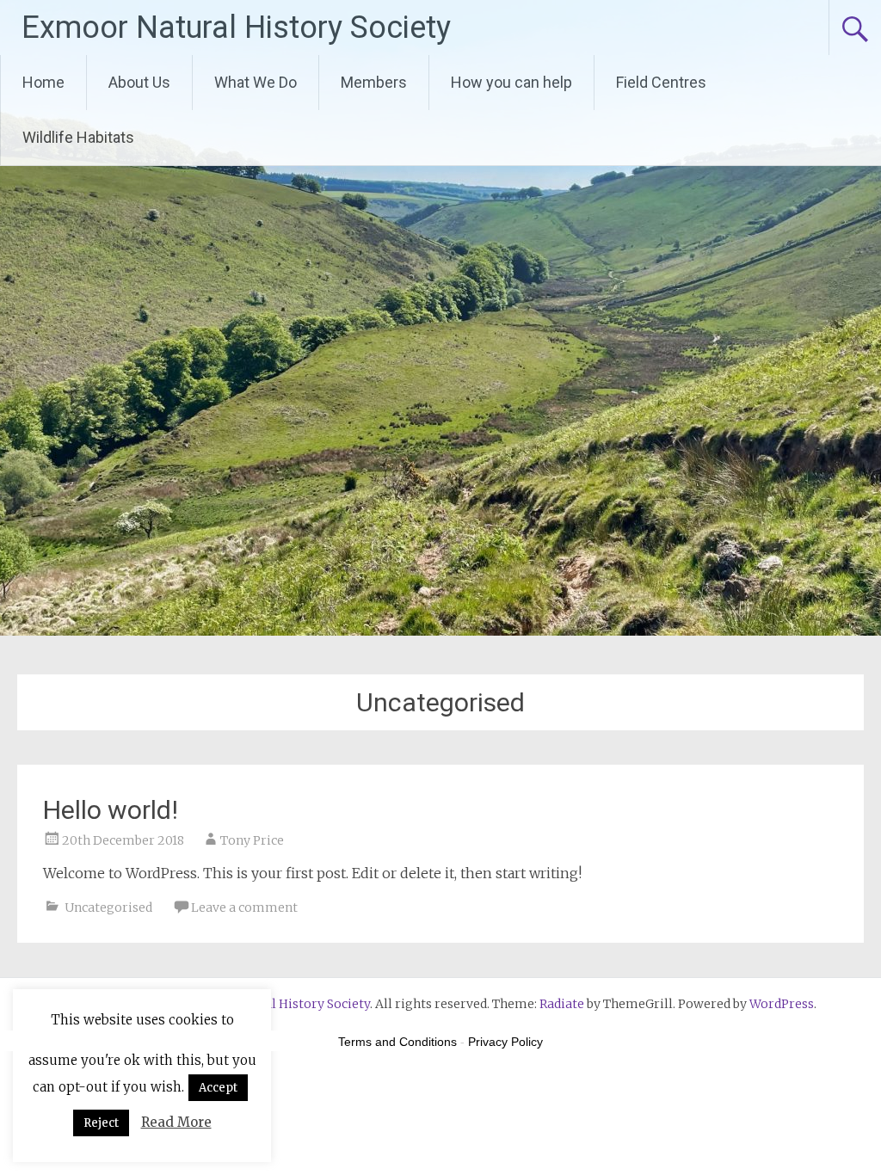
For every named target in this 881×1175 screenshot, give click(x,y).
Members (374, 82)
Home (43, 82)
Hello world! (110, 810)
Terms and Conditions (397, 1042)
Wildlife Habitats (78, 137)
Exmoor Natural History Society (236, 27)
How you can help (511, 82)
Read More (176, 1122)
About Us (139, 82)
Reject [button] (101, 1123)
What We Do (255, 82)
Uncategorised (108, 907)
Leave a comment (244, 907)
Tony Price (252, 840)
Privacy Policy (505, 1042)
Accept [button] (218, 1087)
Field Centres (661, 82)
